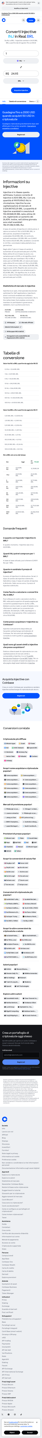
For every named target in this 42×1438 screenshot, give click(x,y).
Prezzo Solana (7, 1391)
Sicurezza (5, 1144)
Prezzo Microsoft (8, 1407)
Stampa (5, 1141)
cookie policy (13, 1422)
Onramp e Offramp (9, 1334)
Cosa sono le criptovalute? (12, 1203)
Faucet (4, 1366)
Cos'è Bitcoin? (7, 1200)
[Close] (37, 1422)
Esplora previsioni (9, 1277)
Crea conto (6, 1230)
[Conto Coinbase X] (2, 1414)
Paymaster (6, 1344)
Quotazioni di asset (9, 1284)
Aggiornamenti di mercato (12, 1197)
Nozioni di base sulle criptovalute (15, 1187)
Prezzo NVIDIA (7, 1400)
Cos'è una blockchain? (10, 1206)
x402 (4, 1338)
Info (3, 1129)
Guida (4, 1224)
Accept (30, 1432)
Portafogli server (8, 1325)
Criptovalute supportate (11, 1246)
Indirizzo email (7, 1050)
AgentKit (5, 1359)
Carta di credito (8, 1268)
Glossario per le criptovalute (13, 1193)
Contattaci (6, 1227)
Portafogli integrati (9, 1328)
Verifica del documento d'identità (15, 1233)
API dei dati (6, 1350)
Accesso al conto (8, 1243)
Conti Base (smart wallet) (12, 1331)
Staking (5, 1303)
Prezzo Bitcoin (7, 1385)
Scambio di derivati (9, 1309)
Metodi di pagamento (10, 1240)
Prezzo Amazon (8, 1410)
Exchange (5, 1306)
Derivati (5, 1274)
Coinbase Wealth (8, 1265)
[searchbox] (21, 81)
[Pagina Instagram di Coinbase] (15, 1414)
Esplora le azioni (8, 1178)
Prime (4, 1300)
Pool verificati (7, 1312)
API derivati (6, 1378)
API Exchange (7, 1369)
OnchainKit (6, 1347)
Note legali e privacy (10, 1153)
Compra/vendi (7, 1256)
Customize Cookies (26, 1426)
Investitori (6, 1147)
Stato (4, 1249)
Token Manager (8, 1293)
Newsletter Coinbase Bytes (12, 1184)
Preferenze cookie (9, 1160)
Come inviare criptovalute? (12, 1214)
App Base (5, 1259)
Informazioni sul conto (11, 1237)
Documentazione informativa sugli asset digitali (21, 1168)
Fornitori (5, 1150)
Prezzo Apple (7, 1404)
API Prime (6, 1375)
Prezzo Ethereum (8, 1388)
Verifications (7, 1353)
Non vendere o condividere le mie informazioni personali (20, 1164)
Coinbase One (7, 1262)
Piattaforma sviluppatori (11, 1319)
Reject (12, 1432)
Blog (4, 1138)
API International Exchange (12, 1372)
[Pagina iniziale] (4, 20)
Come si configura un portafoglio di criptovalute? (16, 1210)
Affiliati (5, 1135)
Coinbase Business (9, 1287)
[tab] (4, 101)
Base (4, 1322)
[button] (38, 20)
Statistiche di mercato (10, 1181)
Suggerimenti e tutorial (11, 1190)
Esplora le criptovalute (11, 1175)
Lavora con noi (7, 1132)
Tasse (4, 1217)
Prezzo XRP (6, 1394)
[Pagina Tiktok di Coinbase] (21, 1414)
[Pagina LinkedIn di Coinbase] (8, 1414)
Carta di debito (7, 1271)
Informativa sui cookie (10, 1156)
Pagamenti (6, 1290)
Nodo (4, 1356)
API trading (6, 1341)
